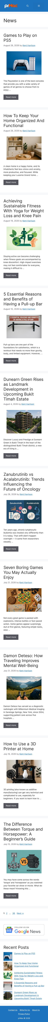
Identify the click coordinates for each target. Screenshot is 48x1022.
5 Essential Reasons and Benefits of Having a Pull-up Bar (22, 299)
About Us (36, 1010)
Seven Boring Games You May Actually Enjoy (23, 572)
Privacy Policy (24, 1014)
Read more (11, 97)
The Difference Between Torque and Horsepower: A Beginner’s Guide (23, 831)
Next (20, 913)
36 (14, 913)
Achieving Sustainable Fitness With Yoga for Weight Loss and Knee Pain (23, 208)
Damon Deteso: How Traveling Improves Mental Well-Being (23, 660)
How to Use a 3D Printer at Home (19, 746)
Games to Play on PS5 (24, 953)
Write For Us (25, 1010)
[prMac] (11, 6)
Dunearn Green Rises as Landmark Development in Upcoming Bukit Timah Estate (23, 389)
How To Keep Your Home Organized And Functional (23, 120)
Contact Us (12, 1010)
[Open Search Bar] (27, 5)
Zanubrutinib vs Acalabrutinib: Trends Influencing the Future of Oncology (23, 481)
